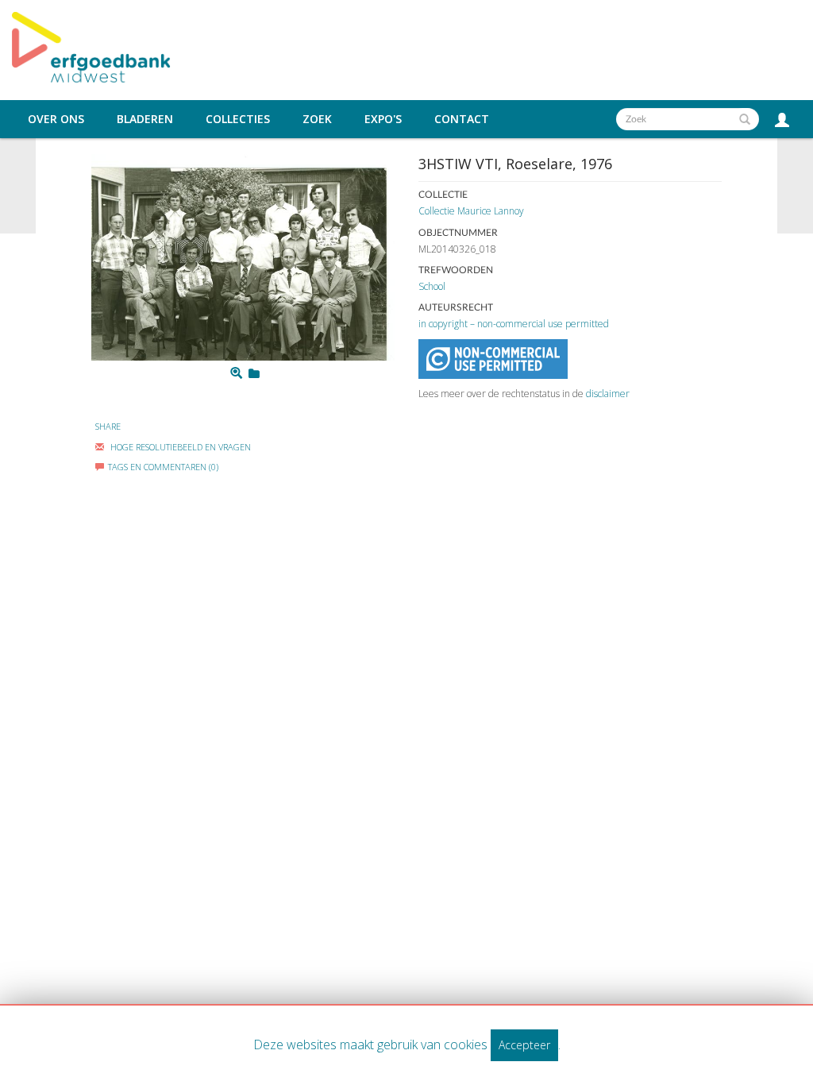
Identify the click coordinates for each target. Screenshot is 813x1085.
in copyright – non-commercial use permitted (513, 323)
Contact (461, 119)
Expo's (383, 119)
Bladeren (145, 119)
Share (108, 426)
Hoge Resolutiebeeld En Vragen (179, 447)
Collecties (238, 119)
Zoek (317, 119)
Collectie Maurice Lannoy (471, 211)
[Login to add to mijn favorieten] (254, 373)
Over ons (56, 119)
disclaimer (608, 393)
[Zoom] (236, 373)
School (431, 286)
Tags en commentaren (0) (163, 467)
